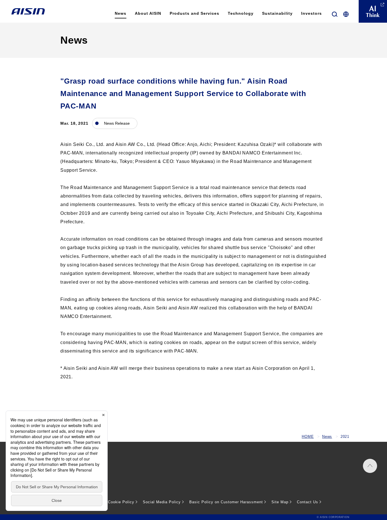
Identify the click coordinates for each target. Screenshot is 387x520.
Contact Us (307, 502)
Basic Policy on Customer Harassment (226, 502)
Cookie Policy (121, 502)
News (327, 436)
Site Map (279, 502)
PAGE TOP (370, 466)
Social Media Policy (162, 502)
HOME (308, 436)
